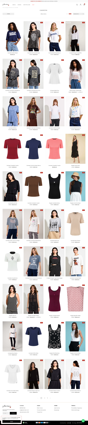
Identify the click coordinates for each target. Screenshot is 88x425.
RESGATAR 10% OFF (44, 34)
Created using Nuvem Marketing (44, 36)
